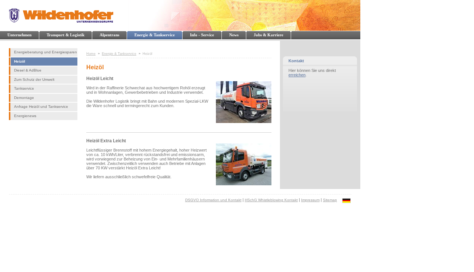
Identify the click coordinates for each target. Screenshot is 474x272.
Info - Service (202, 35)
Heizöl (19, 61)
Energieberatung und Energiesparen (45, 52)
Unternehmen (19, 35)
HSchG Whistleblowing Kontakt (271, 200)
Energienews (25, 116)
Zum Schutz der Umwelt (34, 79)
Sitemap (330, 200)
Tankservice (24, 88)
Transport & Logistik (65, 35)
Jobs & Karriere (268, 35)
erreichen (297, 75)
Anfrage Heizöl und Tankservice (41, 107)
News (233, 35)
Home (91, 54)
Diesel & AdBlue (27, 70)
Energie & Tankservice (154, 35)
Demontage (24, 98)
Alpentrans (109, 35)
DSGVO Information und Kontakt (213, 200)
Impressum (310, 200)
